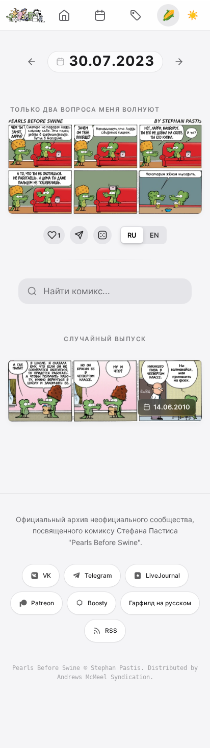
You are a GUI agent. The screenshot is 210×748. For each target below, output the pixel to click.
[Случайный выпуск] (102, 235)
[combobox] (113, 291)
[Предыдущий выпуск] (31, 61)
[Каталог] (135, 15)
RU (132, 235)
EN (154, 235)
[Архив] (100, 15)
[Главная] (64, 15)
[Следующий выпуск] (179, 61)
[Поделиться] (79, 235)
